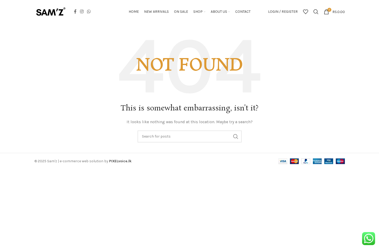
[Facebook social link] (75, 12)
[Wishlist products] (305, 12)
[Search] (316, 12)
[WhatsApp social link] (88, 12)
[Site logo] (50, 11)
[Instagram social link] (81, 12)
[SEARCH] (236, 136)
